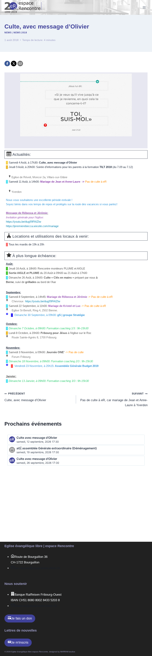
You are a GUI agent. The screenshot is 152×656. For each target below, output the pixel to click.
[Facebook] (7, 63)
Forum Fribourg (20, 356)
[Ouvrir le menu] (144, 7)
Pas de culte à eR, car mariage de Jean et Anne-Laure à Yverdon (114, 399)
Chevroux (17, 301)
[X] (13, 63)
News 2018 (20, 32)
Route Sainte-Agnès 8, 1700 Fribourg (33, 337)
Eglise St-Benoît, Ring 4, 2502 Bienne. (34, 310)
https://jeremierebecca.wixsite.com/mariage (32, 226)
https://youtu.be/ (42, 301)
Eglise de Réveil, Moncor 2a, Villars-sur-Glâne (39, 177)
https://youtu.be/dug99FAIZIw (23, 221)
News (7, 32)
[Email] (20, 63)
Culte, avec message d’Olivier (25, 397)
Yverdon (16, 191)
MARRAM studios (67, 652)
